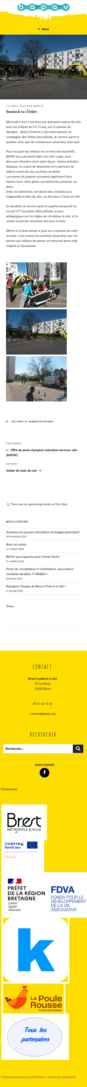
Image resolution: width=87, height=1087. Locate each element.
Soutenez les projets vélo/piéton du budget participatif (42, 532)
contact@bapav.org (42, 714)
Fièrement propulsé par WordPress (23, 1077)
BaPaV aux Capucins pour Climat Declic (33, 557)
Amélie (38, 106)
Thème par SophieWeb (62, 1077)
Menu (45, 29)
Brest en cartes (16, 544)
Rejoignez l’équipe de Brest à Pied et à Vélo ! (36, 586)
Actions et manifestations (33, 421)
